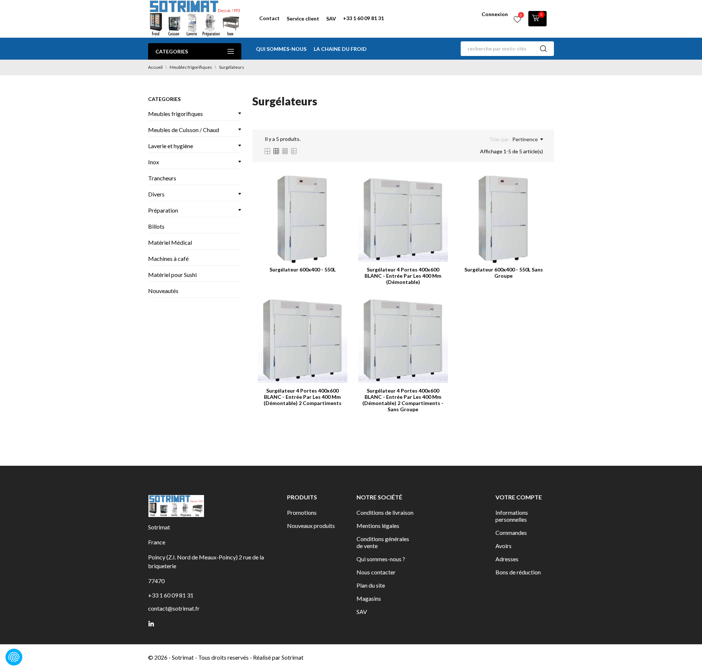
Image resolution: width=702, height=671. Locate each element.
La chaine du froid (340, 49)
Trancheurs (162, 178)
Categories (171, 51)
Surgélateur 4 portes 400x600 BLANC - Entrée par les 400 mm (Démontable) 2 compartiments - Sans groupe (403, 399)
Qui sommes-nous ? (380, 558)
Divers (156, 194)
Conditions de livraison (385, 512)
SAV (331, 18)
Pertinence (525, 139)
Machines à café (168, 258)
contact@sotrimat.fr (174, 608)
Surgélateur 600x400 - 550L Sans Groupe (503, 272)
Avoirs (503, 545)
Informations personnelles (511, 516)
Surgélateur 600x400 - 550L (302, 269)
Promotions (302, 512)
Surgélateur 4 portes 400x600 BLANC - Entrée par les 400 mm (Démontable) (403, 275)
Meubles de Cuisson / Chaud (183, 129)
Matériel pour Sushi (172, 274)
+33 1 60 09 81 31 (363, 18)
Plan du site (370, 585)
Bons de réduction (518, 572)
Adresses (506, 558)
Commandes (511, 532)
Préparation (163, 210)
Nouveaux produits (311, 525)
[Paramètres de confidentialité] (13, 657)
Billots (156, 226)
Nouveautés (163, 290)
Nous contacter (376, 572)
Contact (269, 18)
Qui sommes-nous (281, 49)
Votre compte (518, 497)
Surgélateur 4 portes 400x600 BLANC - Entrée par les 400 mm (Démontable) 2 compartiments (302, 396)
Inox (153, 161)
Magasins (368, 598)
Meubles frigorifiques (175, 113)
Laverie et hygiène (170, 145)
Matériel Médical (170, 242)
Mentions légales (377, 525)
